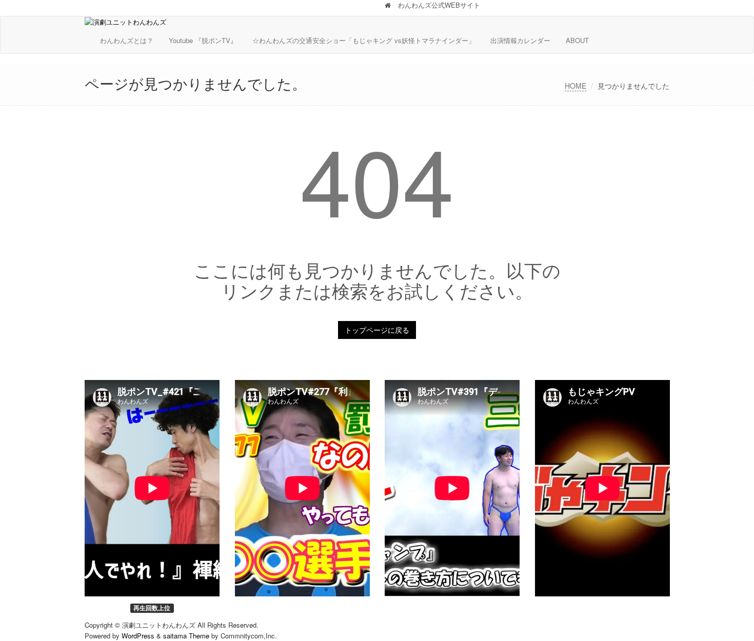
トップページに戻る (377, 330)
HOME (575, 86)
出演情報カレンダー (520, 40)
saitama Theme (186, 635)
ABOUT (577, 40)
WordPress (138, 635)
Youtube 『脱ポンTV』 (203, 40)
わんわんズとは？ (126, 40)
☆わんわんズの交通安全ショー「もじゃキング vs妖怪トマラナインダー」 (363, 40)
